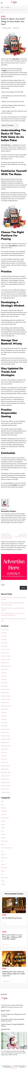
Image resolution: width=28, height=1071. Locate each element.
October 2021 (5, 789)
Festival (3, 824)
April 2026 (4, 643)
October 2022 (5, 769)
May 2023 (4, 756)
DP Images (4, 811)
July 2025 (4, 673)
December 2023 (5, 736)
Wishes (3, 884)
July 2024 (4, 712)
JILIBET (4, 70)
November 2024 (5, 699)
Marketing (4, 858)
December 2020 (5, 792)
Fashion (3, 821)
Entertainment (5, 818)
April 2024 (4, 722)
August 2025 (4, 669)
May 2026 (4, 639)
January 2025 (5, 692)
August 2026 (4, 629)
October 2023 (5, 742)
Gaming (3, 16)
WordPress (14, 1068)
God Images (4, 841)
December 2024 (5, 696)
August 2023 (4, 749)
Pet (2, 861)
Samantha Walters (6, 28)
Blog (2, 804)
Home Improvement (6, 848)
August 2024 (4, 709)
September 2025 (6, 666)
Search (3, 585)
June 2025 (4, 676)
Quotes (3, 864)
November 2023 (5, 739)
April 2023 (4, 759)
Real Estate (4, 867)
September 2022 (6, 772)
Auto (2, 801)
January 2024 (5, 732)
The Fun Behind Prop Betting (12, 918)
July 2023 (4, 752)
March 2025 (4, 686)
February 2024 (5, 729)
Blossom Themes (15, 1067)
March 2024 (4, 726)
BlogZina (11, 1066)
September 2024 (6, 706)
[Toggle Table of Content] (15, 125)
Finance (3, 828)
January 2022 (5, 779)
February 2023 (5, 766)
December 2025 (5, 656)
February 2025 (5, 689)
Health (3, 844)
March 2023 (4, 762)
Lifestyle (3, 854)
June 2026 (4, 636)
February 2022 (5, 776)
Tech (2, 874)
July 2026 (4, 633)
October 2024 (5, 702)
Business (3, 808)
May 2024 (4, 719)
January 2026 (5, 653)
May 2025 (4, 679)
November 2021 (5, 786)
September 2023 (6, 746)
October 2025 (5, 663)
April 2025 (4, 683)
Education (3, 814)
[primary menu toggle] (1, 2)
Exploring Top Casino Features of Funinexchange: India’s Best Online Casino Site (13, 974)
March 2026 (4, 646)
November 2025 (5, 659)
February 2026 (5, 649)
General (3, 838)
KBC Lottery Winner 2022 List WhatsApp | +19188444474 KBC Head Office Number (12, 937)
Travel (2, 881)
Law (2, 851)
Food (2, 831)
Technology (4, 877)
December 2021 (5, 782)
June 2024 (4, 716)
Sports (3, 871)
